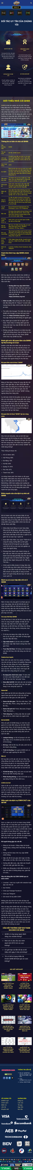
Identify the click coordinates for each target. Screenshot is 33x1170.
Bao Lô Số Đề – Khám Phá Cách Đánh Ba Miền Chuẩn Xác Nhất (8, 1050)
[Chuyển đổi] (3, 934)
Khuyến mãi (5, 1109)
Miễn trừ (4, 1105)
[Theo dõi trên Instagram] (7, 1078)
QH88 (3, 105)
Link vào (20, 1103)
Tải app (20, 1105)
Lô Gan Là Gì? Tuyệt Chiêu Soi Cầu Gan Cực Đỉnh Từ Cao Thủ (24, 986)
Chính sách (4, 1103)
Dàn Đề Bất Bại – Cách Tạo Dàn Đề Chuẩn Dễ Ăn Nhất (8, 1029)
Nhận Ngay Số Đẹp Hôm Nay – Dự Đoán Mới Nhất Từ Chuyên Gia (25, 1050)
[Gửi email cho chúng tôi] (12, 1078)
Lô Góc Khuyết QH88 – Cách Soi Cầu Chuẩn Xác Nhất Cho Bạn (24, 1007)
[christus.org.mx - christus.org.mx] (16, 3)
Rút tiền (20, 1109)
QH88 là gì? (5, 1100)
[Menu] (2, 3)
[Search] (31, 3)
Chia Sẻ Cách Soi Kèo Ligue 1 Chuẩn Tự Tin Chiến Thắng (8, 986)
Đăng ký (20, 1100)
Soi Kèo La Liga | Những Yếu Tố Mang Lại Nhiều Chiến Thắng (8, 1007)
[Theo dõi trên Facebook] (4, 1078)
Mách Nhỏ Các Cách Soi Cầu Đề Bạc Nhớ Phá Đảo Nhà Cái (25, 1029)
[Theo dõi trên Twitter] (9, 1078)
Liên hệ (3, 1107)
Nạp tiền (20, 1107)
